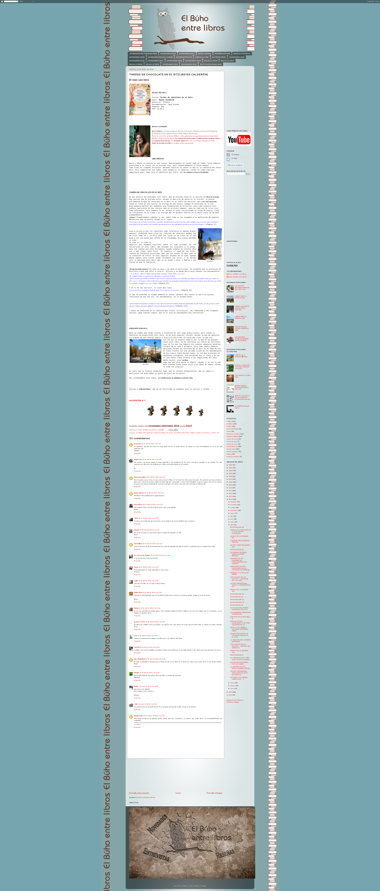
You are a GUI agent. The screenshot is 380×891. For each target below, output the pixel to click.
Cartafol (136, 647)
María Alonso (138, 504)
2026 (231, 465)
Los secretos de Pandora (142, 555)
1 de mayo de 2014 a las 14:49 (148, 686)
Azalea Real (138, 592)
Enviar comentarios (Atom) (146, 797)
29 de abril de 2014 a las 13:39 (148, 567)
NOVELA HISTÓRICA (241, 54)
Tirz (218, 433)
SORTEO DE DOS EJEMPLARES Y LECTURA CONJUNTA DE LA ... (240, 623)
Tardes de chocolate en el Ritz (206, 433)
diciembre (233, 502)
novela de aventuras (233, 456)
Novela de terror (232, 444)
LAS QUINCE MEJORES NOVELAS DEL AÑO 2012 (242, 287)
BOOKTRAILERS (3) (237, 602)
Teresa (136, 567)
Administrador (138, 716)
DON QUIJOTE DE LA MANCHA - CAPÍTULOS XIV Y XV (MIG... (239, 579)
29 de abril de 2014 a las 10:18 (152, 504)
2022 (231, 476)
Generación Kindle (232, 429)
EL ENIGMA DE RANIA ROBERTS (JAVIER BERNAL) (238, 554)
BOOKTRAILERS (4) (237, 599)
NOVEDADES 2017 (155, 61)
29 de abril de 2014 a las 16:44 (150, 608)
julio (231, 516)
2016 (230, 493)
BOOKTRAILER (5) (236, 597)
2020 (231, 482)
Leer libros (137, 724)
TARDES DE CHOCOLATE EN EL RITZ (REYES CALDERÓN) (240, 531)
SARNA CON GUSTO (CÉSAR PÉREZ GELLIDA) (242, 308)
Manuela (136, 530)
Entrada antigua (214, 793)
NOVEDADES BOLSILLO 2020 (160, 57)
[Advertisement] (175, 775)
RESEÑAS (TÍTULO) (184, 57)
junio (232, 519)
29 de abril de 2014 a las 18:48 (147, 635)
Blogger (204, 886)
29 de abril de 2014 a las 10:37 (148, 518)
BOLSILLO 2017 (227, 61)
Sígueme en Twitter (228, 159)
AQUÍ (189, 425)
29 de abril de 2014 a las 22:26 (156, 659)
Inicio (178, 793)
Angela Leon (138, 459)
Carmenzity (137, 444)
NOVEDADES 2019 (236, 57)
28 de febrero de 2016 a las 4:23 (153, 716)
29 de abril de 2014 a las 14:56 (148, 581)
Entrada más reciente (139, 793)
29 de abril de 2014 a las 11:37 (149, 530)
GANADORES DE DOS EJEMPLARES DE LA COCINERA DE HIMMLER (240, 568)
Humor (229, 431)
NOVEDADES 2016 (174, 61)
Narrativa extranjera (233, 434)
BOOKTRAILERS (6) (237, 594)
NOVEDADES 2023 (186, 54)
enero (232, 688)
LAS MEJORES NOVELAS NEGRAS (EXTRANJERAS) (241, 338)
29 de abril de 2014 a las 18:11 (155, 622)
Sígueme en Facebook (228, 154)
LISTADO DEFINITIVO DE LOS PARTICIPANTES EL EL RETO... (239, 635)
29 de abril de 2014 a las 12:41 (160, 555)
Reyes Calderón (191, 433)
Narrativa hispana (160, 433)
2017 (230, 491)
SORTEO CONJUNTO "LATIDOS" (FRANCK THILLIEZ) (242, 367)
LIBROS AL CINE (202, 57)
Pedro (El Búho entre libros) (237, 274)
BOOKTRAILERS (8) (237, 527)
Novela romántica (232, 451)
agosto (232, 513)
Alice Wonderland (139, 659)
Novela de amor (232, 441)
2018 (230, 488)
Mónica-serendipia (139, 477)
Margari (136, 672)
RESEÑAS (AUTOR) (222, 54)
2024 (231, 470)
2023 (231, 473)
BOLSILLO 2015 (152, 64)
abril (232, 525)
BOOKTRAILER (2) (236, 605)
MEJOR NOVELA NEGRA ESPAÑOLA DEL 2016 (241, 387)
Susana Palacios (139, 493)
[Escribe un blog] (171, 430)
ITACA (136, 518)
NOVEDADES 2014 (170, 64)
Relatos (229, 454)
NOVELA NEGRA (204, 54)
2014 (230, 499)
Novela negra (231, 449)
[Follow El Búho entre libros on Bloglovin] (235, 166)
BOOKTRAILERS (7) (237, 550)
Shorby (136, 686)
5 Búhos (229, 426)
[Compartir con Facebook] (175, 430)
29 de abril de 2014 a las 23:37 (149, 672)
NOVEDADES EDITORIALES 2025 (143, 54)
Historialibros (138, 543)
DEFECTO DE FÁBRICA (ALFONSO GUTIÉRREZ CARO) (239, 629)
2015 (230, 496)
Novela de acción (232, 439)
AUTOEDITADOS (219, 57)
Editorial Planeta (148, 433)
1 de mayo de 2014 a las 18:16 (147, 704)
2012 (230, 695)
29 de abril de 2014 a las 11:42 (152, 543)
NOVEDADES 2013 (188, 64)
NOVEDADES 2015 (193, 61)
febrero (233, 686)
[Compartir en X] (173, 430)
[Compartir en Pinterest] (177, 430)
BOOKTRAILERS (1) (237, 655)
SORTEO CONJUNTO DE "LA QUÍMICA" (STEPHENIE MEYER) (242, 397)
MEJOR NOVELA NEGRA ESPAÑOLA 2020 (241, 328)
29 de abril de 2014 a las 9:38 (155, 477)
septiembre (234, 510)
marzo (232, 683)
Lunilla (136, 581)
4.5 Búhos (139, 433)
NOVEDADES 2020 (137, 57)
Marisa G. (137, 608)
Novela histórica (232, 446)
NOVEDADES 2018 (136, 61)
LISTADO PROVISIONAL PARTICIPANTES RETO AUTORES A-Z (239, 673)
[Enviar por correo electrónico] (169, 430)
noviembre (233, 505)
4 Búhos (229, 421)
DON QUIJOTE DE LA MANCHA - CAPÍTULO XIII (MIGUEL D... (240, 646)
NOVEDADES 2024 (168, 54)
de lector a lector (139, 622)
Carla (135, 704)
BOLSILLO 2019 (210, 61)
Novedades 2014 (179, 433)
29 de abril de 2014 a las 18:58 (150, 647)
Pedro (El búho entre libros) (237, 277)
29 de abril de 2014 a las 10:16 (154, 493)
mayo (232, 522)
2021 (230, 479)
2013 (230, 692)
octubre (233, 507)
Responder (137, 453)
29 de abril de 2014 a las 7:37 (151, 444)
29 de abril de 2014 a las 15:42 (152, 592)
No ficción (170, 433)
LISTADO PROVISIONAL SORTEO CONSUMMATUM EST (240, 585)
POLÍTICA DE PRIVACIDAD (211, 64)
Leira (135, 635)
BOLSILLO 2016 (135, 64)
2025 (231, 468)
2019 (230, 485)
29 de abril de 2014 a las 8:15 (152, 459)
